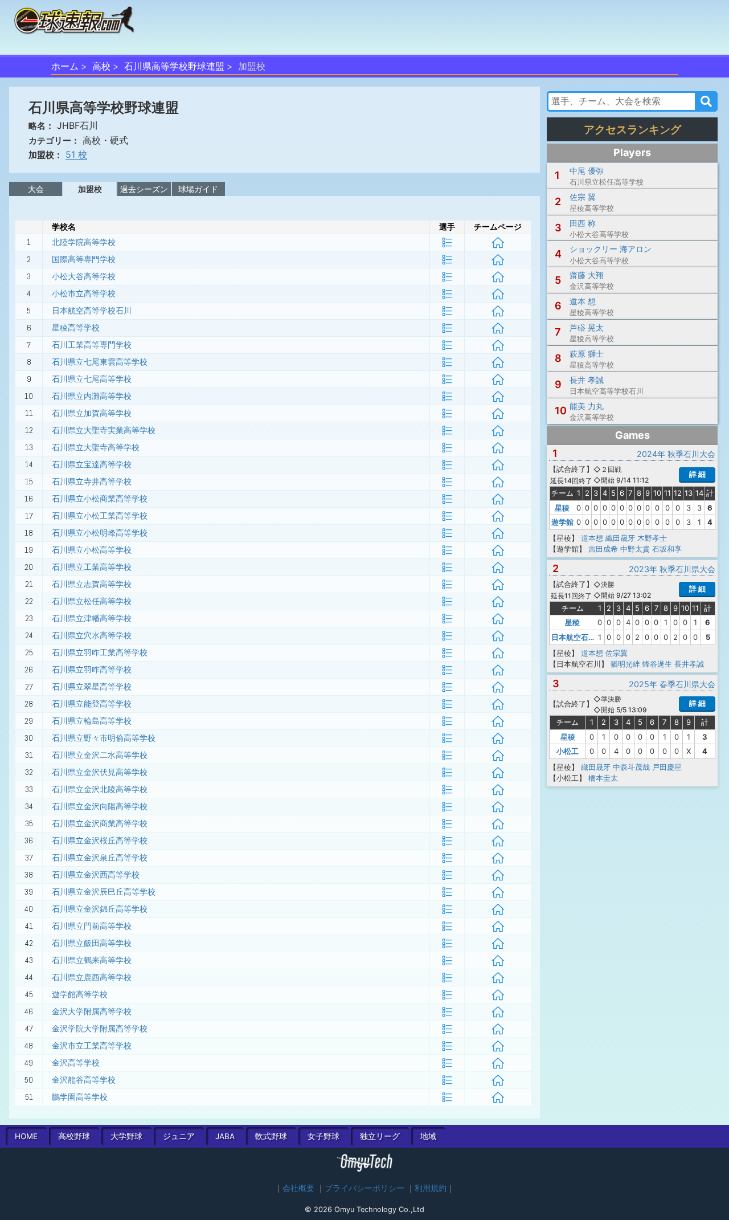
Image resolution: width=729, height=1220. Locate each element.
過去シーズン (144, 189)
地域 (428, 1136)
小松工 (567, 751)
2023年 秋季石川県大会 (672, 569)
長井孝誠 (689, 663)
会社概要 (298, 1188)
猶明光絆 (625, 663)
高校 (101, 66)
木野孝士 (652, 537)
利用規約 (431, 1188)
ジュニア (179, 1136)
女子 (323, 1136)
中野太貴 (635, 548)
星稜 (562, 507)
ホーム (65, 66)
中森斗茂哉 (631, 767)
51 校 (76, 154)
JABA (225, 1136)
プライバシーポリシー (364, 1188)
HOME (26, 1136)
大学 (126, 1136)
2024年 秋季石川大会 (676, 454)
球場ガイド (198, 189)
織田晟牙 (620, 537)
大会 (36, 189)
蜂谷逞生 (657, 663)
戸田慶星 (667, 767)
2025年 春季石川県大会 (672, 684)
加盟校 (90, 189)
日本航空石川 (573, 637)
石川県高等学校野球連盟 (174, 66)
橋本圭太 (603, 777)
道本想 (592, 537)
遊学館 (562, 522)
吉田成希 (603, 548)
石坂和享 (667, 548)
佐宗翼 (616, 653)
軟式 (271, 1136)
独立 (380, 1136)
